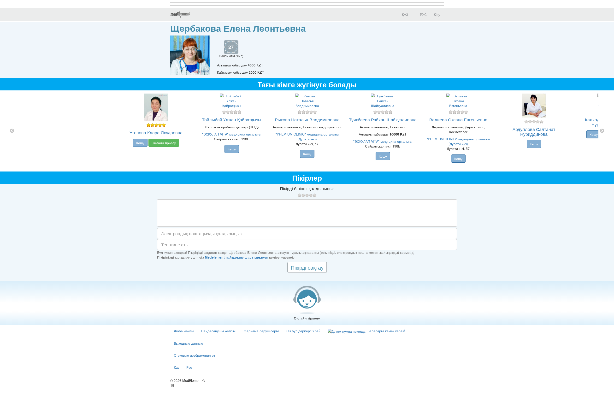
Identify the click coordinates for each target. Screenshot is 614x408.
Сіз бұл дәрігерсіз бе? (303, 330)
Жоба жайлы (184, 330)
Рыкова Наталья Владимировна (307, 119)
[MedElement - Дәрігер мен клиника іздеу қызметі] (180, 14)
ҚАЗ (404, 14)
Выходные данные (188, 343)
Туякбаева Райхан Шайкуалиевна (383, 119)
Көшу (140, 142)
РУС (423, 14)
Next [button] (602, 131)
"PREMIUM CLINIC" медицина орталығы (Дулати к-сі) (307, 136)
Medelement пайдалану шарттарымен (236, 257)
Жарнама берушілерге (261, 330)
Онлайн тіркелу (164, 142)
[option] (307, 131)
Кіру (437, 14)
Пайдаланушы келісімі (218, 330)
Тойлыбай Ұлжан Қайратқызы (231, 119)
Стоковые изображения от (194, 355)
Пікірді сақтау (307, 267)
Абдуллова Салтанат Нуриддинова (534, 131)
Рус (189, 367)
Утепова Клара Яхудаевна (156, 132)
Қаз (176, 367)
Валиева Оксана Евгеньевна (458, 119)
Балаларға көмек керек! (385, 330)
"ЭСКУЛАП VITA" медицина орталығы (231, 134)
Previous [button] (12, 131)
